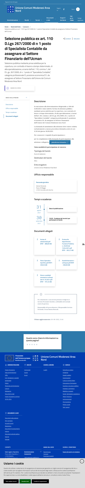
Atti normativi (9, 421)
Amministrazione (13, 365)
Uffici (6, 375)
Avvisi (25, 375)
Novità (29, 365)
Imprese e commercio (68, 389)
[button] (78, 9)
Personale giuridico (42, 182)
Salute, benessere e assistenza (71, 394)
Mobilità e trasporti (68, 391)
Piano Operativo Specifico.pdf (46, 262)
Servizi (67, 365)
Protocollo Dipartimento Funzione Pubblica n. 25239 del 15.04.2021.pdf (68, 244)
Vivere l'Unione (48, 365)
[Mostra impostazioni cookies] (83, 244)
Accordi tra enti (9, 423)
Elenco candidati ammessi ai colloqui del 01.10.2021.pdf (46, 278)
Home (6, 27)
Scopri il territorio (69, 447)
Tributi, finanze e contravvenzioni (67, 398)
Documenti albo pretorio (11, 418)
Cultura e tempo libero (69, 381)
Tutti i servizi (66, 407)
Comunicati (27, 370)
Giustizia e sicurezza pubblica (70, 386)
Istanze (7, 437)
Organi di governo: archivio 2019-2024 (12, 398)
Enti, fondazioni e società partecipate (12, 379)
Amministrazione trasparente (29, 453)
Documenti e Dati (13, 413)
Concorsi (26, 27)
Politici (7, 383)
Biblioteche (8, 391)
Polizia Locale (66, 405)
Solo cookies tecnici (11, 481)
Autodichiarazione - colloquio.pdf (68, 262)
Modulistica (8, 426)
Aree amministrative (10, 373)
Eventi (26, 373)
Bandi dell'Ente (16, 27)
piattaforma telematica (59, 142)
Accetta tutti (25, 481)
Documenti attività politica (12, 434)
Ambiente (65, 373)
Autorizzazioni (66, 378)
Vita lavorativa (67, 402)
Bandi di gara (47, 452)
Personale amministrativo (12, 386)
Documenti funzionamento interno (12, 430)
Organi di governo (10, 370)
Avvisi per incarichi (48, 456)
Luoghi (45, 370)
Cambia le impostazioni (40, 481)
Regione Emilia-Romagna (11, 2)
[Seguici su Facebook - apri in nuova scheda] (63, 9)
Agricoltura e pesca (68, 370)
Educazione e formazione (69, 383)
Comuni (7, 389)
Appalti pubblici (67, 375)
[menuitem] (14, 20)
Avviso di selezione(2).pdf (46, 241)
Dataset (7, 439)
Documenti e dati (9, 394)
